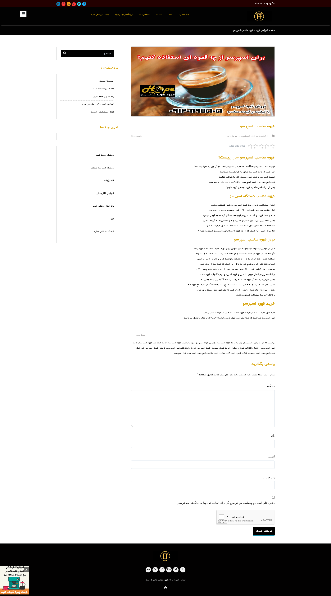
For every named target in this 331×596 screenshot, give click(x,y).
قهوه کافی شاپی (227, 353)
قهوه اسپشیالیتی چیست (102, 112)
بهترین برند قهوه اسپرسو (229, 343)
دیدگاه (270, 386)
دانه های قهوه (232, 136)
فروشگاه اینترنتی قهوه (124, 14)
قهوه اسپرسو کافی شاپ (248, 353)
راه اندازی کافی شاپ (100, 14)
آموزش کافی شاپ (105, 193)
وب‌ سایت (269, 477)
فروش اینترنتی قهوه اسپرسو (181, 348)
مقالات (158, 14)
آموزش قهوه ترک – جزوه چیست (98, 104)
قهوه (112, 219)
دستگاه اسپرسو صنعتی (102, 168)
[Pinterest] (63, 4)
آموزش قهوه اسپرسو (254, 343)
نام (272, 435)
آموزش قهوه (262, 30)
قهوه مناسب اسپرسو (264, 166)
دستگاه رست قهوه (105, 155)
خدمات (170, 14)
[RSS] (69, 4)
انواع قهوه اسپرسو (247, 136)
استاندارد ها (144, 14)
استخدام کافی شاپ (104, 231)
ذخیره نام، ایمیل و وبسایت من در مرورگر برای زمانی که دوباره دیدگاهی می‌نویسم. (226, 503)
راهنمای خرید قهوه (229, 348)
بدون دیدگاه (136, 136)
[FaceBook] (84, 4)
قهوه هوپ (163, 580)
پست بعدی (138, 335)
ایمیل (271, 456)
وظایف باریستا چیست (103, 88)
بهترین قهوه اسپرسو (206, 343)
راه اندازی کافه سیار (103, 96)
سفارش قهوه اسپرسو (208, 348)
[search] (64, 53)
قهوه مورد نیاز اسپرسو (185, 353)
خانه (273, 30)
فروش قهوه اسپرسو (155, 348)
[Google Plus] (74, 4)
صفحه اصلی (184, 14)
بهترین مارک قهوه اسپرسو (181, 343)
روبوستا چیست (106, 81)
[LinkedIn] (58, 4)
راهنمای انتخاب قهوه (250, 348)
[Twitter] (79, 4)
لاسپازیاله (109, 180)
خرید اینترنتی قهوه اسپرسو (153, 343)
